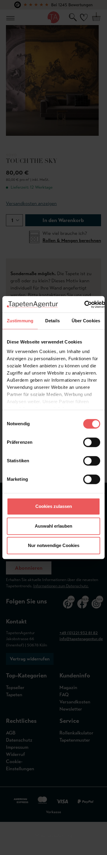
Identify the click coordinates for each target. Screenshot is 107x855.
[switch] (91, 442)
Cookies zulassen (53, 506)
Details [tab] (52, 320)
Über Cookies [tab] (86, 320)
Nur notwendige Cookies (53, 545)
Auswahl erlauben (53, 526)
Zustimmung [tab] (20, 320)
